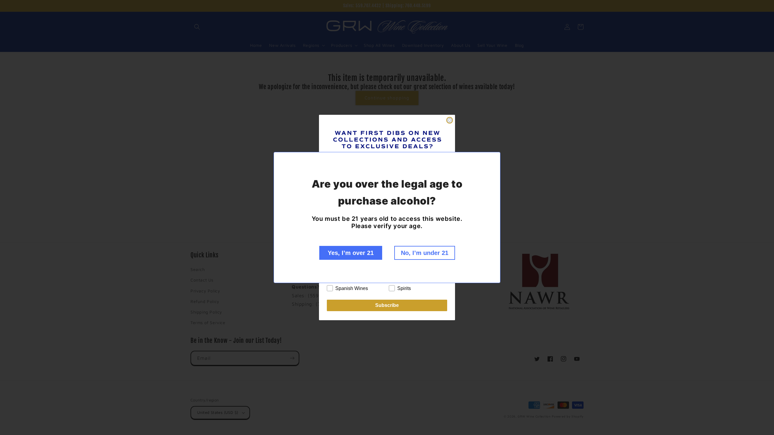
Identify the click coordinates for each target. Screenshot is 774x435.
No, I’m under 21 (424, 253)
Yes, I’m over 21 (351, 253)
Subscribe (387, 305)
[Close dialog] (450, 120)
